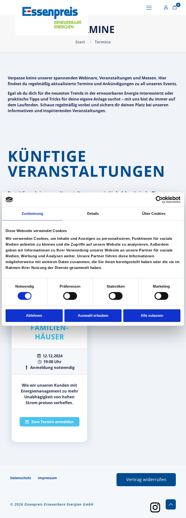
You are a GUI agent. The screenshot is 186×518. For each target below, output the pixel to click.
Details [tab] (93, 213)
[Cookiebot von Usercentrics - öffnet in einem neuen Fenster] (159, 199)
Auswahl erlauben (93, 315)
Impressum (47, 478)
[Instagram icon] (155, 507)
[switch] (70, 296)
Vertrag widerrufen (146, 479)
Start (80, 42)
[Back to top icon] (171, 504)
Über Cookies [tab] (153, 213)
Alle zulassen (152, 315)
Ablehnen (34, 315)
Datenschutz (20, 478)
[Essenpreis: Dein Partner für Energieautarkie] (52, 17)
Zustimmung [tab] (32, 213)
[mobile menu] (149, 7)
